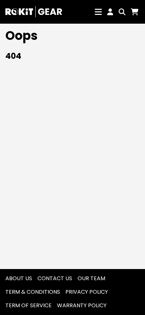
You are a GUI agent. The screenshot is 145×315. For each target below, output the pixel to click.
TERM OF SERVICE (28, 305)
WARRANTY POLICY (82, 305)
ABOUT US (18, 278)
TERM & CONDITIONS (32, 292)
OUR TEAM (91, 278)
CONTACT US (54, 278)
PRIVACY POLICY (86, 292)
